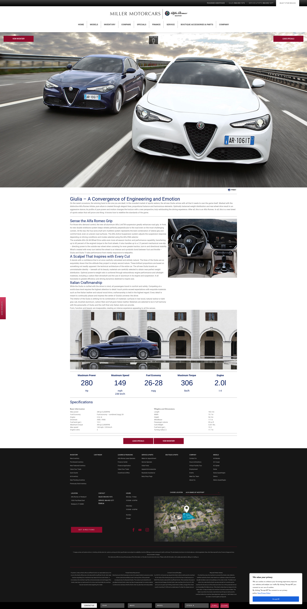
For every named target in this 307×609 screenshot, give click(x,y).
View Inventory (19, 39)
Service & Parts (147, 455)
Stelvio (215, 476)
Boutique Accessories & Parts (197, 24)
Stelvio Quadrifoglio (219, 480)
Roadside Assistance (148, 473)
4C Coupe (216, 462)
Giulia (215, 469)
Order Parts (145, 465)
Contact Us (89, 605)
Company (224, 24)
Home (81, 24)
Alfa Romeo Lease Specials (126, 458)
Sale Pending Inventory (77, 480)
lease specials (288, 39)
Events (191, 473)
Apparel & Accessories (149, 469)
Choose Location (176, 492)
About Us (192, 480)
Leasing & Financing (125, 455)
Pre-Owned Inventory (76, 462)
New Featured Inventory (77, 465)
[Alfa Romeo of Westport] (135, 13)
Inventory (109, 24)
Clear (224, 605)
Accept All (275, 599)
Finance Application (124, 465)
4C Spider (216, 465)
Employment (193, 469)
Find (214, 605)
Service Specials (147, 462)
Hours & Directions (195, 462)
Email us (101, 503)
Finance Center (122, 462)
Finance (156, 24)
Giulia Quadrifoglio (219, 473)
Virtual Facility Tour (195, 465)
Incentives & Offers (124, 473)
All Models (216, 458)
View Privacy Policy (263, 593)
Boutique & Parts (171, 455)
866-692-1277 (109, 500)
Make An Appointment (149, 458)
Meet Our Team (194, 476)
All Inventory (74, 476)
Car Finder (98, 455)
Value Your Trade (75, 469)
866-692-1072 (107, 497)
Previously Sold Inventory (78, 483)
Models (94, 24)
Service (171, 24)
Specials (141, 24)
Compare (126, 24)
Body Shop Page (147, 476)
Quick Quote (74, 473)
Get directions (87, 530)
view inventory (169, 441)
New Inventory (74, 458)
